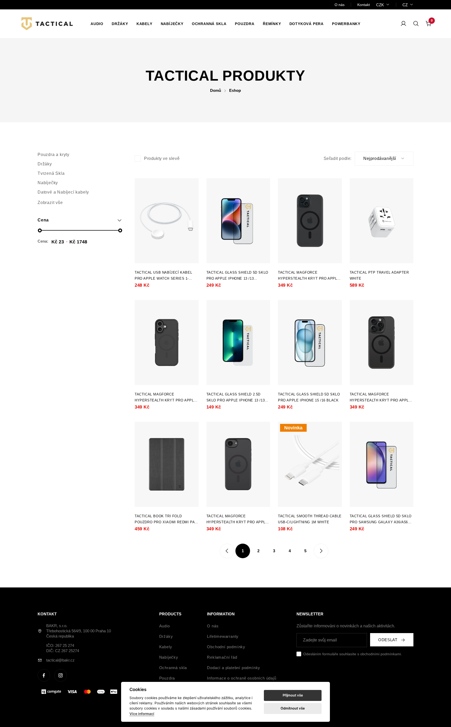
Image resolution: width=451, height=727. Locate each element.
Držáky (120, 24)
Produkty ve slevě (162, 158)
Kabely (144, 24)
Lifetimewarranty (223, 636)
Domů (215, 90)
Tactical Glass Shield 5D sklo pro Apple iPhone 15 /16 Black (309, 397)
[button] (80, 220)
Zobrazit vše (50, 202)
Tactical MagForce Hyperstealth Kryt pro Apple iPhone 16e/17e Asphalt (237, 519)
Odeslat (387, 640)
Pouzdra (244, 24)
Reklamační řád (222, 657)
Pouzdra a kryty (53, 154)
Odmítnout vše (293, 708)
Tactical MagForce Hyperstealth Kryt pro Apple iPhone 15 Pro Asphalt (380, 397)
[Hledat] (416, 24)
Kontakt (363, 5)
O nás (340, 5)
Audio (97, 24)
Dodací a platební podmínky (233, 667)
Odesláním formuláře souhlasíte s (352, 654)
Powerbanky (346, 24)
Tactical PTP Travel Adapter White (379, 275)
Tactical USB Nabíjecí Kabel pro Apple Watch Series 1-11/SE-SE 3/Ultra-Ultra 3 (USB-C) (166, 276)
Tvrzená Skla (51, 173)
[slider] (40, 230)
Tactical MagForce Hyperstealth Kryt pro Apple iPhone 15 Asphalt (309, 276)
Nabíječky (172, 24)
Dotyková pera (306, 24)
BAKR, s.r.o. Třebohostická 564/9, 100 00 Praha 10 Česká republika (78, 630)
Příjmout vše (293, 695)
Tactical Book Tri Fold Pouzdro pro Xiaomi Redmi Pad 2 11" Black (166, 519)
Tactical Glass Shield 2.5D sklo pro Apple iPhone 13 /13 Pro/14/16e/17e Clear (235, 397)
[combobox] (383, 5)
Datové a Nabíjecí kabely (63, 192)
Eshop (235, 90)
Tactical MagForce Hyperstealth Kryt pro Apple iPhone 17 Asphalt (165, 397)
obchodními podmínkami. (381, 654)
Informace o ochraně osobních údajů (241, 678)
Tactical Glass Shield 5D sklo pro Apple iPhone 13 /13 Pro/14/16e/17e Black (237, 276)
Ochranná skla (209, 24)
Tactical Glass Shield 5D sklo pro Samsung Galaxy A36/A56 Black (381, 519)
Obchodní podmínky (226, 647)
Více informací (141, 714)
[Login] (403, 24)
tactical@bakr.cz (60, 660)
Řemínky (272, 24)
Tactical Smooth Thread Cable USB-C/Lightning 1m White (310, 519)
